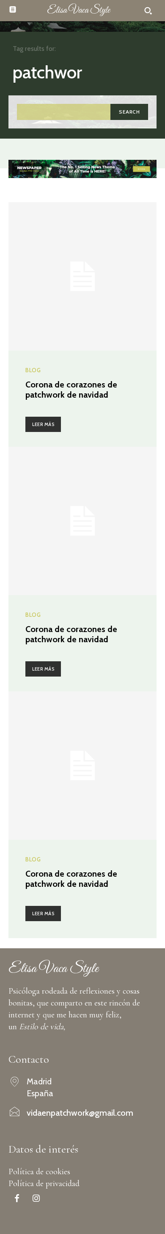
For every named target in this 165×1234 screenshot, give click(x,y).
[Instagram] (36, 1199)
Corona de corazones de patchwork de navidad (71, 389)
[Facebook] (16, 1199)
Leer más (43, 424)
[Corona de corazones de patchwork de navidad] (82, 276)
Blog (33, 370)
